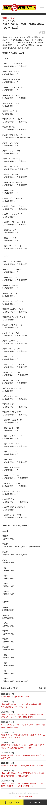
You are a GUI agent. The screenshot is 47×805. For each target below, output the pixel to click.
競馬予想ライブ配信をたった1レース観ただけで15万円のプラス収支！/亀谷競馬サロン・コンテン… (22, 746)
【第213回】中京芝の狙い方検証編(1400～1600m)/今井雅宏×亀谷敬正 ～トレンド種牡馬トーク (23, 784)
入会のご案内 (13, 802)
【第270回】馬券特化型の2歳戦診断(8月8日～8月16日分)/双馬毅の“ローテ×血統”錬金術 (22, 774)
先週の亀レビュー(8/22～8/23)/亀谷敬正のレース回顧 (22, 765)
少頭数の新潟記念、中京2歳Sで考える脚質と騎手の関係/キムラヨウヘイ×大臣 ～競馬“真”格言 (22, 715)
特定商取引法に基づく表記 (23, 796)
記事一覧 (42, 688)
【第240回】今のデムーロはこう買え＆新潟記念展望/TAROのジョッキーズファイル (21, 705)
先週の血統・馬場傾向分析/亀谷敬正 (15, 696)
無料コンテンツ (8, 17)
